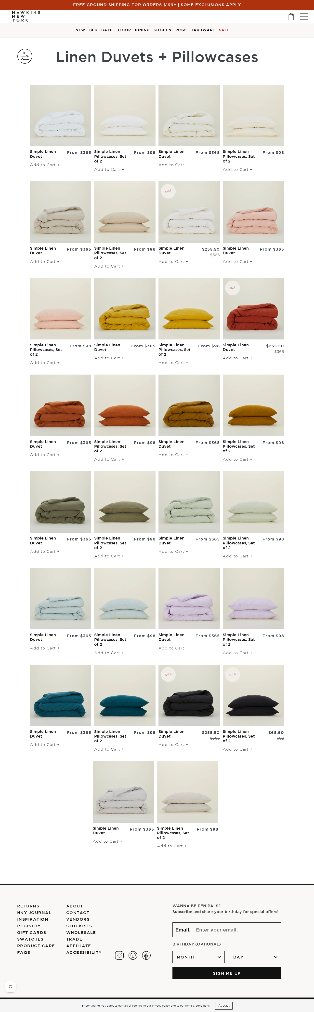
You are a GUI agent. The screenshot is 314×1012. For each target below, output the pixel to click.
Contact (77, 912)
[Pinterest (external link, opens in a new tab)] (133, 955)
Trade (74, 939)
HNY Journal (34, 912)
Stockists (79, 926)
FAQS (23, 952)
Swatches (30, 939)
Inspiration (32, 919)
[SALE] (189, 211)
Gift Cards (31, 932)
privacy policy (161, 1005)
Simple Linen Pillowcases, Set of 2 (110, 156)
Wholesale (81, 932)
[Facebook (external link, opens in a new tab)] (146, 955)
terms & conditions (197, 1005)
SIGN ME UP (227, 973)
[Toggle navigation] (304, 16)
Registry (29, 926)
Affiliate (78, 946)
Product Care (36, 946)
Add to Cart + (45, 165)
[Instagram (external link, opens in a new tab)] (119, 955)
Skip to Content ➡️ (20, 20)
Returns (28, 906)
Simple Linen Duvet (43, 153)
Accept (224, 1005)
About (74, 906)
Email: (183, 929)
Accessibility (84, 952)
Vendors (78, 919)
